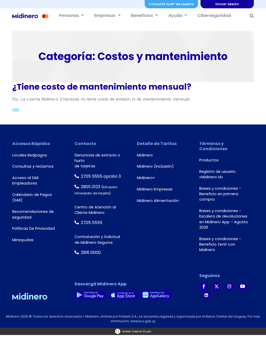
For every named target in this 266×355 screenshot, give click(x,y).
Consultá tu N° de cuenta (171, 4)
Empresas (104, 15)
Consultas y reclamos (33, 166)
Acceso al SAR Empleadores (25, 180)
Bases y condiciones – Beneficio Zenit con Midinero (220, 244)
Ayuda (175, 15)
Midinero (145, 155)
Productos (209, 160)
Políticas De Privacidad (33, 228)
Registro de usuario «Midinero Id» (217, 174)
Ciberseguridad (214, 15)
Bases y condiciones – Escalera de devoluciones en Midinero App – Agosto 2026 (223, 219)
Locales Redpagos (29, 155)
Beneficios (142, 15)
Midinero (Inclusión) (155, 166)
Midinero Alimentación (158, 200)
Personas (69, 15)
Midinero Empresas (154, 189)
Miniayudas (23, 239)
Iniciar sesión (227, 4)
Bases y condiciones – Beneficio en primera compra (220, 194)
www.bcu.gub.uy (143, 321)
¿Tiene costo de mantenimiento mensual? (101, 87)
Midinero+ (146, 177)
